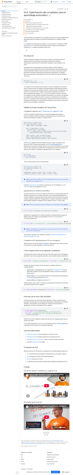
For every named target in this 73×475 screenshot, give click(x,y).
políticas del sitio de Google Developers (34, 443)
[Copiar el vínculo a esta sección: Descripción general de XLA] (43, 402)
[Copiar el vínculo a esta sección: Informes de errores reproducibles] (52, 297)
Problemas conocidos (32, 334)
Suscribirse (55, 472)
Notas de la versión (51, 457)
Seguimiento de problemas (53, 454)
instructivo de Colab (35, 185)
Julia (28, 356)
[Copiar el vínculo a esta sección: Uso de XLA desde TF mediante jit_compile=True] (58, 371)
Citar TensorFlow (51, 463)
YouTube (23, 463)
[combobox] (41, 1)
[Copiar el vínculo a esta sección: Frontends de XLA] (39, 347)
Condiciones (23, 469)
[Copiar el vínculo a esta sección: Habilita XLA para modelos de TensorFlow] (57, 108)
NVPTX (46, 277)
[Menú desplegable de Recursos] (23, 1)
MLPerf (31, 45)
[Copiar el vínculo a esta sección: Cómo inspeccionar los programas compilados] (61, 251)
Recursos (19, 1)
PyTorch (29, 359)
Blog (22, 454)
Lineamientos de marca (52, 461)
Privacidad (30, 469)
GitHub (63, 1)
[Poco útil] (67, 9)
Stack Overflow (50, 459)
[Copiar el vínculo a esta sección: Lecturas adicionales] (41, 331)
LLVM (28, 277)
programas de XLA (58, 270)
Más (27, 1)
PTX (49, 280)
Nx (27, 361)
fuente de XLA (36, 342)
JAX (28, 354)
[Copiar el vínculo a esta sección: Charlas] (31, 367)
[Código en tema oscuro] (65, 79)
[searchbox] (9, 6)
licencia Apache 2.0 (51, 442)
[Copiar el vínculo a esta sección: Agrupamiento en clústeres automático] (51, 191)
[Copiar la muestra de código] (67, 79)
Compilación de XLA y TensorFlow (35, 339)
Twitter (22, 461)
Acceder (69, 1)
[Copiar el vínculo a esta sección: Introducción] (35, 56)
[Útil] (65, 9)
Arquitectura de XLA (32, 337)
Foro (22, 457)
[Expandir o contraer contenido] (33, 19)
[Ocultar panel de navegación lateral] (17, 472)
